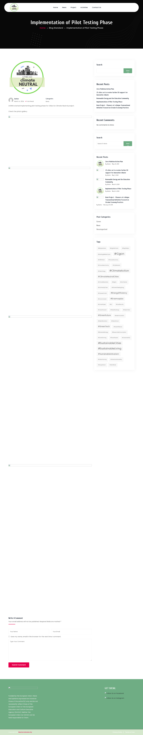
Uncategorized (102, 229)
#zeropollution (102, 365)
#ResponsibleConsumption (119, 332)
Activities (84, 7)
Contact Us (96, 7)
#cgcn (119, 254)
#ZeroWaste (113, 365)
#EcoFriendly (123, 282)
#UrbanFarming (102, 359)
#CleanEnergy (101, 271)
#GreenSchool (115, 321)
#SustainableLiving (109, 348)
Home (55, 7)
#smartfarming (102, 337)
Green (99, 221)
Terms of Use (130, 732)
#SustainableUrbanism (108, 354)
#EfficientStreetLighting (118, 287)
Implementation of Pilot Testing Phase (109, 102)
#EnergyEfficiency (119, 293)
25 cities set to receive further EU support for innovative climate (112, 94)
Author (16, 99)
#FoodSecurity (119, 304)
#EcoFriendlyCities (103, 287)
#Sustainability (126, 337)
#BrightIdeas (125, 248)
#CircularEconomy (113, 260)
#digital (114, 282)
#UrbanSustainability (116, 359)
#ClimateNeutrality (103, 282)
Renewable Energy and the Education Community (113, 98)
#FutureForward (102, 310)
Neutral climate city (25, 732)
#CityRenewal (116, 265)
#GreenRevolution (102, 321)
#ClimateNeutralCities (108, 276)
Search (99, 64)
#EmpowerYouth (102, 293)
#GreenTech (104, 326)
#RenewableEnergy (103, 332)
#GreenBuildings (114, 310)
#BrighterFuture (114, 248)
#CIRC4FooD (101, 260)
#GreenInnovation (119, 315)
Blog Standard (56, 28)
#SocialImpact (114, 337)
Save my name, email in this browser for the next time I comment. (36, 636)
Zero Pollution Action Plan (105, 89)
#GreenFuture (104, 315)
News (64, 7)
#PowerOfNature (118, 327)
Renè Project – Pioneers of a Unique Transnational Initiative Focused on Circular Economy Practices (113, 106)
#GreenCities (126, 310)
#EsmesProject (102, 304)
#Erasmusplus (116, 298)
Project (73, 7)
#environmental (102, 299)
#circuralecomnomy (103, 265)
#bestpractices (102, 248)
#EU (111, 304)
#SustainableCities (109, 343)
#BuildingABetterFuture (104, 254)
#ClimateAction (119, 270)
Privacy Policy (117, 732)
